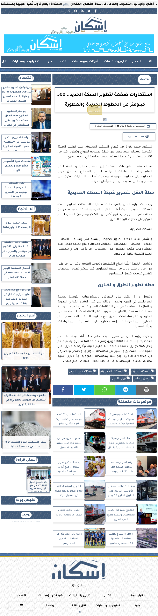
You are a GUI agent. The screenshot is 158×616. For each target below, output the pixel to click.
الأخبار (136, 61)
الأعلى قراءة (26, 460)
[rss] (82, 11)
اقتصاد (62, 61)
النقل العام (143, 378)
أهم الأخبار (26, 316)
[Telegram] (125, 390)
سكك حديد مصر (81, 371)
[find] (75, 11)
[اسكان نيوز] (79, 43)
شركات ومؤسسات (85, 61)
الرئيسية (137, 595)
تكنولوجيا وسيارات (26, 61)
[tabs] (62, 11)
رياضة (50, 605)
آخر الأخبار (26, 209)
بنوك (48, 61)
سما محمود (136, 136)
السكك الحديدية (112, 371)
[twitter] (89, 11)
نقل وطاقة (78, 605)
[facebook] (95, 11)
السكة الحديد (141, 371)
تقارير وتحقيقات (116, 61)
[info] (69, 11)
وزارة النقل (119, 378)
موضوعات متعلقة (134, 402)
